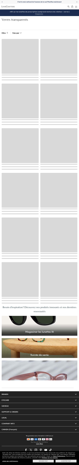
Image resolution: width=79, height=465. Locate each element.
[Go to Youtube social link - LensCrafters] (45, 450)
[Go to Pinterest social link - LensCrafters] (41, 450)
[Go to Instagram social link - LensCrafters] (36, 450)
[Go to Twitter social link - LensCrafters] (31, 450)
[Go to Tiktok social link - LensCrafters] (50, 450)
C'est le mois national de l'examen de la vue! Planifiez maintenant (39, 2)
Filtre (4, 33)
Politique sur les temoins (50, 458)
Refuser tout (43, 461)
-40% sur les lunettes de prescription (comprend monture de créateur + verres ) (39, 13)
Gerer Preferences (59, 456)
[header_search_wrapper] (68, 6)
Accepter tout (66, 461)
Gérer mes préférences (10, 461)
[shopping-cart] (72, 6)
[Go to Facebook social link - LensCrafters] (26, 450)
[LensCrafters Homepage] (8, 6)
